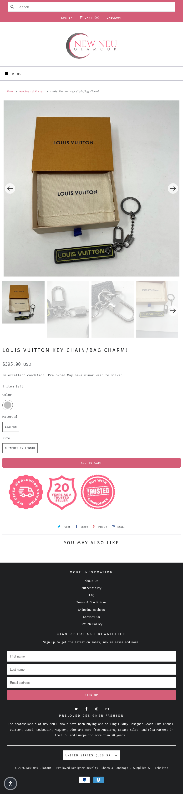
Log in (67, 17)
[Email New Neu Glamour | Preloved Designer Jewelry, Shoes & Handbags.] (107, 709)
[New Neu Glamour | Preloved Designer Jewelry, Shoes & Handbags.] (91, 45)
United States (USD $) (89, 755)
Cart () (91, 17)
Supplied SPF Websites (150, 767)
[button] (10, 783)
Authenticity (91, 588)
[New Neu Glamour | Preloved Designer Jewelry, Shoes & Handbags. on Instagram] (97, 709)
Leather (11, 426)
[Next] (173, 188)
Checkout (114, 17)
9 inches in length (20, 448)
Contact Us (91, 617)
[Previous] (10, 188)
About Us (91, 581)
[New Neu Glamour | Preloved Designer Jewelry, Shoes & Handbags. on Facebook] (86, 709)
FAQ (91, 595)
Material (10, 416)
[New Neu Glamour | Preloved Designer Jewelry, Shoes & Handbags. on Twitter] (76, 709)
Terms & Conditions (91, 602)
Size (6, 438)
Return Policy (91, 624)
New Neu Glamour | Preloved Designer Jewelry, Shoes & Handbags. (78, 767)
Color (7, 395)
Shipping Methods (91, 609)
